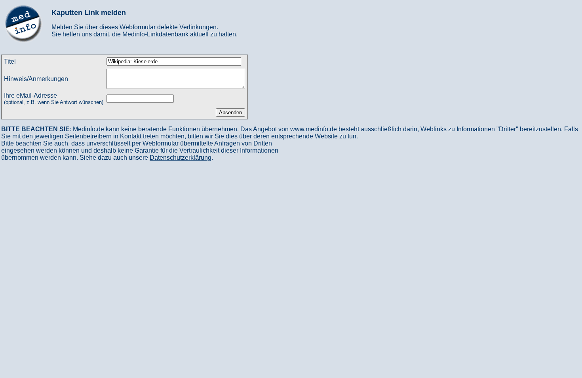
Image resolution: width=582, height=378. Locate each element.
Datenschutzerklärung (180, 157)
